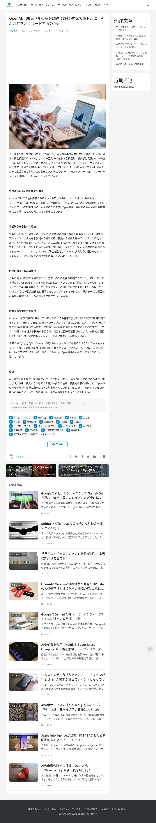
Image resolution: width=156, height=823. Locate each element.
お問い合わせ (101, 5)
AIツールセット (76, 5)
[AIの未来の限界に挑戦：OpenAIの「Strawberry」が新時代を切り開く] (23, 772)
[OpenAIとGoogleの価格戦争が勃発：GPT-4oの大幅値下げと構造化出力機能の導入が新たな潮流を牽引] (23, 591)
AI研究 (17, 422)
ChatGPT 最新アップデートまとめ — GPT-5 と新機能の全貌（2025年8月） (131, 55)
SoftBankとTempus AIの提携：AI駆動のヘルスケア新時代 (72, 526)
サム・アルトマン (46, 426)
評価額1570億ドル (54, 430)
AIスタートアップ (22, 417)
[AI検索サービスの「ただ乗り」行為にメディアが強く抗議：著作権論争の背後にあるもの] (23, 712)
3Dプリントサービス (56, 5)
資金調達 (75, 430)
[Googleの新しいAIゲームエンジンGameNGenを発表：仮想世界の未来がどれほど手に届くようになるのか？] (23, 500)
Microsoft (48, 422)
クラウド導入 (37, 5)
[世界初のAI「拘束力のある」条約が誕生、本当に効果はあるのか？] (23, 561)
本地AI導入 (23, 5)
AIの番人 (13, 30)
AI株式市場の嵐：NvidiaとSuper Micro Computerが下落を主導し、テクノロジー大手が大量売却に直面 (72, 647)
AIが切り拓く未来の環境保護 (130, 64)
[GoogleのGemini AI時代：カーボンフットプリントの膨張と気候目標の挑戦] (23, 621)
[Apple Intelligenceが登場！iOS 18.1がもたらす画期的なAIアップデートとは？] (23, 742)
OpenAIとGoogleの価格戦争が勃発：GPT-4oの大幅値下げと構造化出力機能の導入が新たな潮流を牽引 (73, 586)
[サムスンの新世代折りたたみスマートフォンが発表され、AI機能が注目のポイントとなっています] (23, 682)
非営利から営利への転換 (25, 434)
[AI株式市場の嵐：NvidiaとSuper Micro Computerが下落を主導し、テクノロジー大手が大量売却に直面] (23, 651)
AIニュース (49, 30)
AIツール (42, 417)
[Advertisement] (57, 59)
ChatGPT (31, 422)
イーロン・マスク (22, 426)
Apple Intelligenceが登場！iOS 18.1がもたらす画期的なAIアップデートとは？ (73, 738)
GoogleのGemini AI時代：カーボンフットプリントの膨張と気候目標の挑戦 (73, 617)
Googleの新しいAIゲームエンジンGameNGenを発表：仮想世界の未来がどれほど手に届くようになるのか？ (73, 496)
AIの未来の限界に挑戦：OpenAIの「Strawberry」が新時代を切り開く (66, 768)
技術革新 (34, 430)
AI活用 (89, 5)
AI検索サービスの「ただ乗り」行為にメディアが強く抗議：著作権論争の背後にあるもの (73, 707)
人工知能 (87, 426)
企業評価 (18, 430)
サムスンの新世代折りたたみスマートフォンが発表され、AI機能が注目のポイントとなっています (73, 677)
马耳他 (104, 809)
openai (77, 422)
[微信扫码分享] (76, 456)
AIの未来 (58, 417)
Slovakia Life (118, 809)
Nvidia (63, 422)
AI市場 (73, 417)
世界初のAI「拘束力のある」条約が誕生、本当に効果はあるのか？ (73, 556)
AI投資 (86, 417)
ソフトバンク (69, 426)
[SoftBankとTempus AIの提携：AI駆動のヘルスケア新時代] (23, 530)
